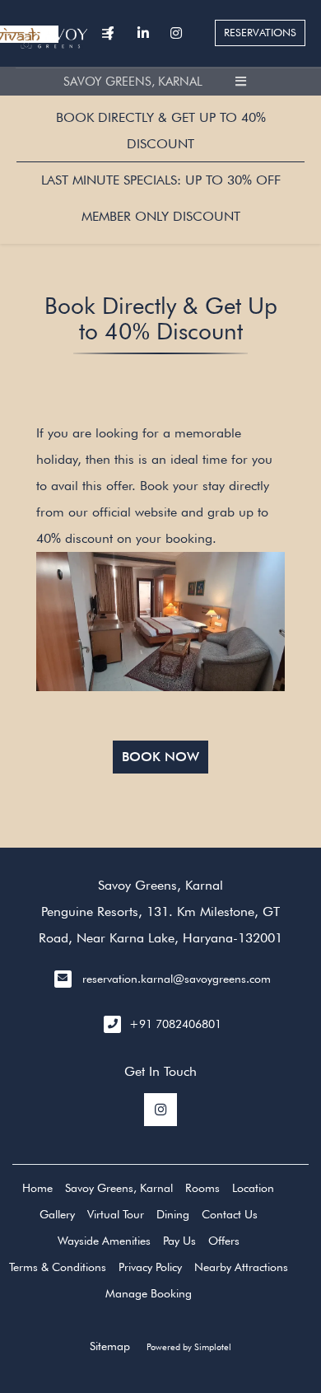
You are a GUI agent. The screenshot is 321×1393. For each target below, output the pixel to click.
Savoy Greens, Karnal (132, 81)
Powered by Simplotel (189, 1347)
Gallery (57, 1214)
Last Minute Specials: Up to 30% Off (161, 180)
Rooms (202, 1187)
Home (37, 1187)
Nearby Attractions (241, 1267)
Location (253, 1187)
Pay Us (179, 1240)
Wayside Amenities (104, 1240)
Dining (172, 1214)
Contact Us (230, 1214)
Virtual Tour (115, 1214)
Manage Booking (148, 1293)
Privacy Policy (150, 1267)
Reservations (260, 32)
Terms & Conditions (57, 1267)
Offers (224, 1240)
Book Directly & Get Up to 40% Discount (161, 131)
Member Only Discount (160, 216)
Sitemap (110, 1346)
